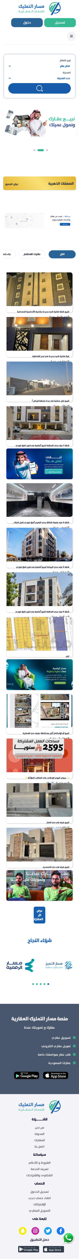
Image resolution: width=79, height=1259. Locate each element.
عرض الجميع (11, 184)
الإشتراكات (39, 1204)
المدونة (39, 1134)
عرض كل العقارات (37, 915)
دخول (27, 22)
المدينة (67, 72)
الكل (62, 254)
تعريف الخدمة (40, 1169)
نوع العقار (65, 60)
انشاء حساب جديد (39, 1198)
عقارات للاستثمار (32, 254)
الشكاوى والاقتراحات (39, 1175)
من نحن (39, 1127)
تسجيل (60, 22)
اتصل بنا (39, 1146)
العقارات (39, 1140)
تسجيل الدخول (39, 1192)
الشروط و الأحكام (39, 1163)
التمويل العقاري (39, 1211)
